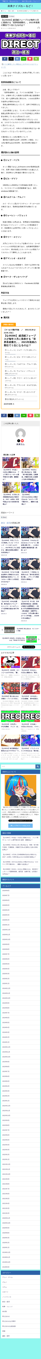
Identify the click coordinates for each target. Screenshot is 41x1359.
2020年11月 (6, 1218)
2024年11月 (6, 993)
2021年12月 (6, 1164)
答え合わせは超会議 (9, 1326)
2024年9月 (5, 1003)
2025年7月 (5, 954)
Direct (12, 16)
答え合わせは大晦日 (9, 1321)
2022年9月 (5, 1120)
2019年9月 (5, 1267)
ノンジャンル (6, 1297)
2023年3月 (5, 1091)
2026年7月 (5, 895)
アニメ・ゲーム (7, 1277)
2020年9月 (5, 1228)
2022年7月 (5, 1130)
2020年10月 (6, 1223)
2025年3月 (5, 973)
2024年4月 (5, 1027)
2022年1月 (5, 1159)
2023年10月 (6, 1057)
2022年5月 (5, 1140)
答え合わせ (6, 1316)
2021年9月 (5, 1179)
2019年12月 (6, 1252)
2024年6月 (5, 1017)
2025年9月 (5, 944)
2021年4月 (5, 1203)
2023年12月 (6, 1047)
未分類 (4, 1311)
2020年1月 (5, 1247)
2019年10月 (6, 1262)
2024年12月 (6, 988)
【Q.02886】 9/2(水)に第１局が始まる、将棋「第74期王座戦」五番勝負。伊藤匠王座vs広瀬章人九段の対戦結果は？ (20, 847)
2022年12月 (6, 1105)
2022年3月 (5, 1149)
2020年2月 (5, 1242)
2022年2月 (5, 1154)
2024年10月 (6, 998)
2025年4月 (5, 968)
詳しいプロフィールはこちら (20, 825)
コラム (4, 1287)
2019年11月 (6, 1257)
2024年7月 (5, 1012)
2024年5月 (5, 1022)
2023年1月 (5, 1100)
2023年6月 (5, 1076)
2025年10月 (6, 939)
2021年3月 (5, 1208)
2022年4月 (5, 1144)
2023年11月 (6, 1052)
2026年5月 (5, 905)
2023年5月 (5, 1081)
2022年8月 (5, 1125)
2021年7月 (5, 1189)
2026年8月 (5, 890)
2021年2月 (5, 1213)
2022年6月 (5, 1135)
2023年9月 (5, 1061)
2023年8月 (5, 1066)
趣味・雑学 (6, 1336)
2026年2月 (5, 920)
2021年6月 (5, 1193)
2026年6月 (5, 900)
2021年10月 (6, 1174)
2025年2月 (5, 978)
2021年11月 (6, 1169)
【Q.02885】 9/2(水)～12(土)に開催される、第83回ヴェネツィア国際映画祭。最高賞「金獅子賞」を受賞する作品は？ (20, 871)
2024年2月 (5, 1037)
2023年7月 (5, 1071)
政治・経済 (4, 16)
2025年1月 (5, 983)
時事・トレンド (7, 1306)
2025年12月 (6, 929)
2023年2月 (5, 1096)
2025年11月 (6, 934)
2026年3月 (5, 915)
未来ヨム (20, 444)
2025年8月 (5, 949)
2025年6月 (5, 959)
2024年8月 (5, 1008)
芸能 (3, 1331)
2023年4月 (5, 1086)
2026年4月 (5, 910)
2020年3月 (5, 1237)
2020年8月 (5, 1233)
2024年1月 (5, 1042)
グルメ (4, 1282)
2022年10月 (6, 1115)
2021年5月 (5, 1198)
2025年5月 (5, 964)
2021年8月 (5, 1184)
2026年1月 (5, 925)
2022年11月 (6, 1110)
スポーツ (5, 1292)
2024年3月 (5, 1032)
